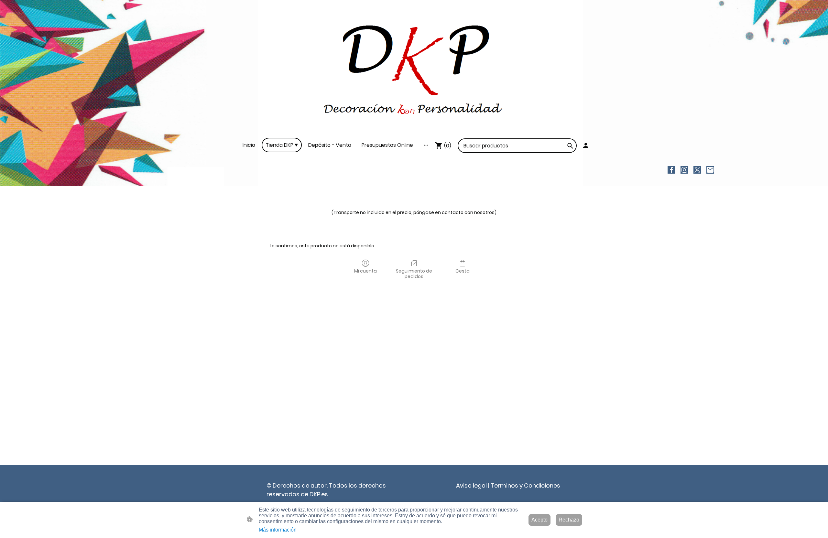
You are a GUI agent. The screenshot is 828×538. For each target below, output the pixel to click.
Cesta (462, 271)
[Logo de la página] (414, 68)
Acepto (539, 519)
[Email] (710, 170)
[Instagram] (684, 170)
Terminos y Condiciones (525, 485)
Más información (278, 530)
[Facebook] (671, 170)
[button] (570, 146)
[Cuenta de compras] (586, 145)
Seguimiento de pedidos (414, 273)
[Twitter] (697, 170)
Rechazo (569, 519)
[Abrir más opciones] (425, 145)
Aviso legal (471, 485)
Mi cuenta (365, 271)
